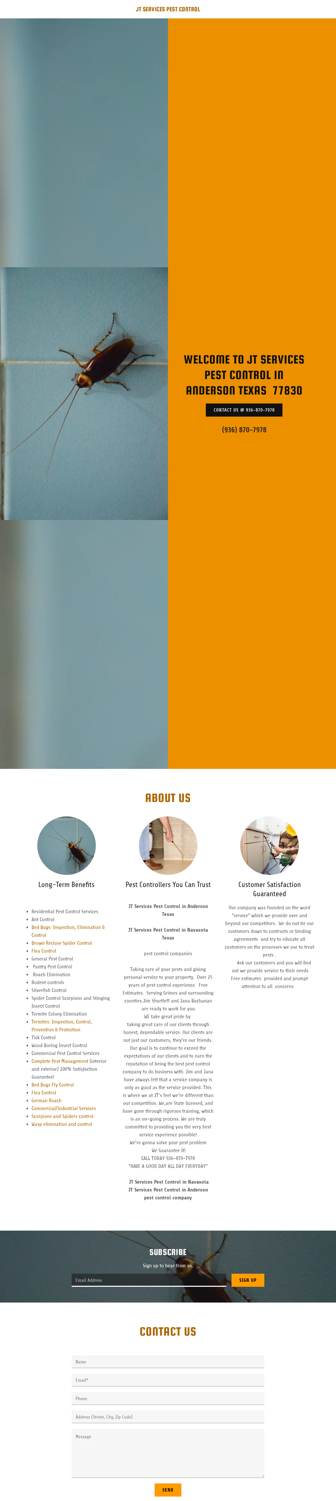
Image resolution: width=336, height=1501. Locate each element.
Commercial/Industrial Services (66, 1108)
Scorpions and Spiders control (62, 1116)
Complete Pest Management (60, 1061)
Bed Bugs (42, 1085)
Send (168, 1490)
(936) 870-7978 (244, 430)
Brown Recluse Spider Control (64, 943)
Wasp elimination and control (62, 1124)
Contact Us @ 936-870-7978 (244, 410)
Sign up (247, 1280)
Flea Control (44, 951)
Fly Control (63, 1085)
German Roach (47, 1101)
